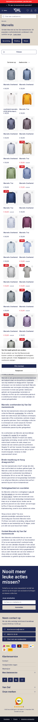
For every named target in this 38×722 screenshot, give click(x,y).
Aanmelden (19, 607)
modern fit (7, 435)
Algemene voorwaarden (27, 719)
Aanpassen (19, 370)
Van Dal (6, 687)
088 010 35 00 (12, 634)
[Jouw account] (32, 10)
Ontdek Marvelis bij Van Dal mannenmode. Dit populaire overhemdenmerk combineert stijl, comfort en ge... (18, 32)
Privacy (15, 719)
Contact (5, 661)
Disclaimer (7, 719)
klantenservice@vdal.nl (15, 629)
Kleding (17, 41)
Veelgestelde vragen (9, 665)
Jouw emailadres (8, 598)
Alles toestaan (19, 366)
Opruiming (6, 41)
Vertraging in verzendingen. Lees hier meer (19, 1)
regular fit (15, 435)
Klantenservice (10, 656)
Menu (5, 10)
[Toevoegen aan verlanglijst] (16, 69)
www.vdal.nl (8, 497)
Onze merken (9, 691)
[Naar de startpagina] (17, 10)
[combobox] (19, 16)
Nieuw (26, 41)
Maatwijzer (6, 669)
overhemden (19, 413)
